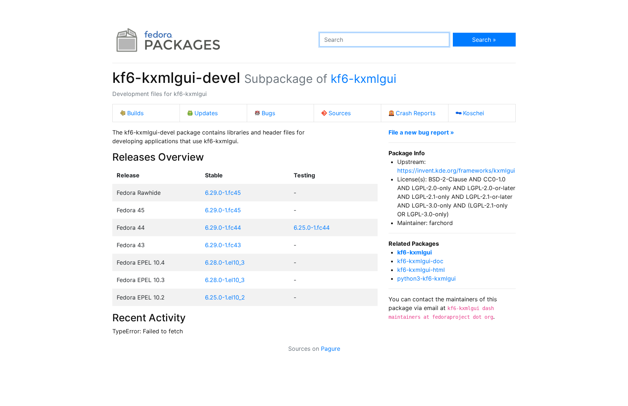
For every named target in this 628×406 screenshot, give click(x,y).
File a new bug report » (421, 132)
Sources (340, 113)
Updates (206, 113)
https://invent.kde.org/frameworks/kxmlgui (456, 170)
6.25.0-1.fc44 (312, 227)
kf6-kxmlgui (363, 79)
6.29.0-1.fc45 (223, 192)
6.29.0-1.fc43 (223, 245)
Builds (135, 113)
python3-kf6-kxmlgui (426, 278)
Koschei (473, 113)
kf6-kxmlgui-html (421, 269)
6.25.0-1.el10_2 (225, 297)
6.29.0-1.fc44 (223, 227)
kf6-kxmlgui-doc (420, 261)
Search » (484, 39)
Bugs (268, 113)
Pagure (330, 348)
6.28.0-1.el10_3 (225, 262)
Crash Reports (415, 113)
